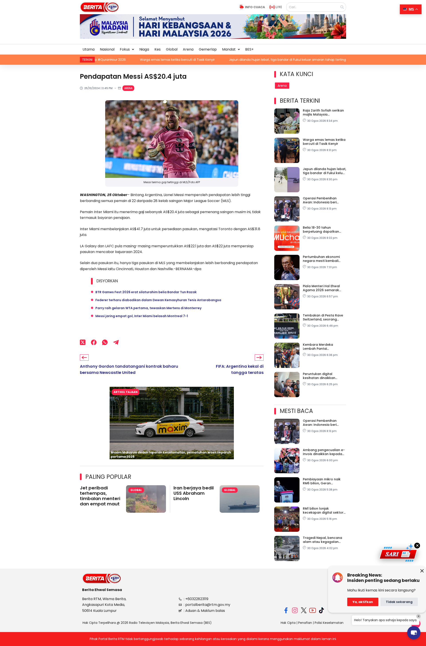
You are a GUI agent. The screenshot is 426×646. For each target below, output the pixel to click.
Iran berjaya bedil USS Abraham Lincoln (194, 493)
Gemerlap (208, 49)
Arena (188, 49)
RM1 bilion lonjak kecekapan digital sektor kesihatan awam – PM (323, 510)
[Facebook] (94, 342)
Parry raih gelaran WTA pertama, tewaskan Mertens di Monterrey (148, 308)
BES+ (249, 49)
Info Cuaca (255, 7)
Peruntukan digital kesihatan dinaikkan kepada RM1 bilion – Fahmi (324, 376)
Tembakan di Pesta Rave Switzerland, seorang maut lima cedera (323, 317)
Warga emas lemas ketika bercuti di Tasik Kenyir (138, 59)
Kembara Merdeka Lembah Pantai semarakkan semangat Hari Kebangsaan (322, 347)
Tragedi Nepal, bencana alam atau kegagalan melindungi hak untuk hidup (322, 540)
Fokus (125, 49)
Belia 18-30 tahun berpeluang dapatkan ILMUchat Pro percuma (321, 230)
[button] (127, 49)
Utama (89, 49)
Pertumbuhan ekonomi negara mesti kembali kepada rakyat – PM (321, 259)
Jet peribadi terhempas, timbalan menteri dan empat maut (100, 496)
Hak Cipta (288, 622)
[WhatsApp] (105, 342)
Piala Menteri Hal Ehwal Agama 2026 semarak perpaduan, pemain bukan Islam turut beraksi (324, 288)
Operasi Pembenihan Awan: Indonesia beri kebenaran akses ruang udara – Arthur (322, 200)
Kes (157, 49)
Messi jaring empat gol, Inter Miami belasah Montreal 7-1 (141, 316)
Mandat (229, 49)
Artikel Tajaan (126, 392)
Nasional (107, 49)
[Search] (342, 7)
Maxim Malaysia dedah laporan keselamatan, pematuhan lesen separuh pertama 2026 (171, 454)
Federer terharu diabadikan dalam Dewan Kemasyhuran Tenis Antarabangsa (158, 300)
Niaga (144, 49)
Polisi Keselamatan (329, 622)
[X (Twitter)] (82, 342)
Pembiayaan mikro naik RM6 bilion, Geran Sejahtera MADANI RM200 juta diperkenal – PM (323, 481)
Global (172, 49)
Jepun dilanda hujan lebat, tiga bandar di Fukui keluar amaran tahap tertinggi (250, 59)
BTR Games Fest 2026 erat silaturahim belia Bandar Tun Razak (146, 292)
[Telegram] (116, 342)
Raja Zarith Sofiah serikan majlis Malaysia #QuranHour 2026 (323, 112)
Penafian (305, 622)
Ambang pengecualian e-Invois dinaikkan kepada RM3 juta (324, 452)
